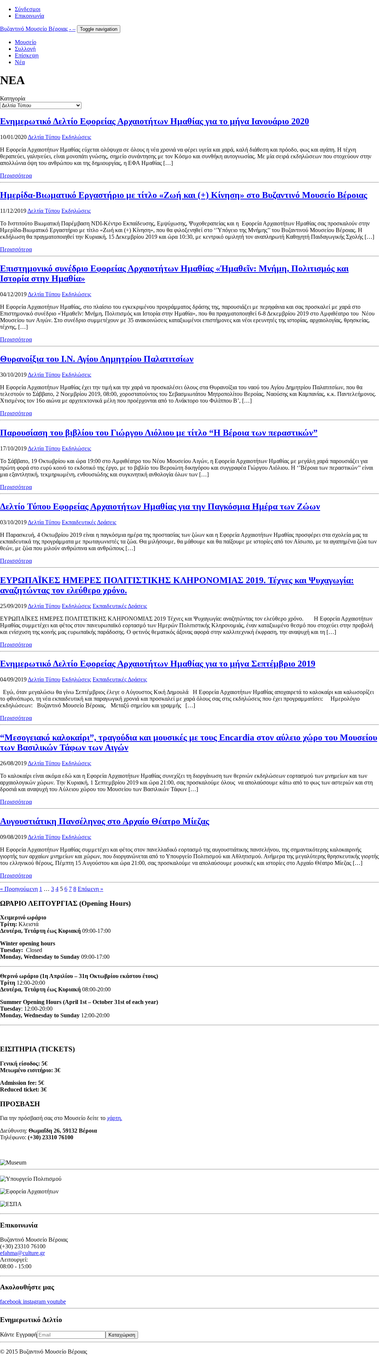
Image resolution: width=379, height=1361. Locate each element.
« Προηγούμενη (19, 889)
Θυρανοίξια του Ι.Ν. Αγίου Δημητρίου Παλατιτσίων (97, 359)
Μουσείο (25, 42)
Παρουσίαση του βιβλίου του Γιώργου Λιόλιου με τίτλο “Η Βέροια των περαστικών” (159, 432)
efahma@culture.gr (22, 1253)
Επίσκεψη (26, 55)
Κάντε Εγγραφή (18, 1334)
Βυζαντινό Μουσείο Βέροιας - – (38, 29)
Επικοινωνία (29, 16)
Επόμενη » (90, 889)
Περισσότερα (16, 175)
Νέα (20, 62)
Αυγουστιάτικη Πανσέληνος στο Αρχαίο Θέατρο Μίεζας (104, 821)
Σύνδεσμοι (27, 9)
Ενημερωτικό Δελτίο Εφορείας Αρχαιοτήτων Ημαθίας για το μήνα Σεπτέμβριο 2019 (157, 663)
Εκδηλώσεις (76, 137)
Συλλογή (25, 49)
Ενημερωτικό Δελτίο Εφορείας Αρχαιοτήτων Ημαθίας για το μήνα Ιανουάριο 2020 (154, 121)
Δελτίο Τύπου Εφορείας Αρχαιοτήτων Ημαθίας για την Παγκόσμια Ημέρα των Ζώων (160, 506)
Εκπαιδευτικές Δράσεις (89, 522)
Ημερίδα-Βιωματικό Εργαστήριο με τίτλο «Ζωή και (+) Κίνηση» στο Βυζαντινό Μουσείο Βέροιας (183, 195)
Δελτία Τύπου (44, 137)
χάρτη (114, 1118)
